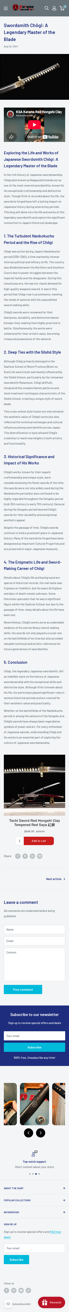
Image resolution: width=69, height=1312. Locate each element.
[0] (62, 8)
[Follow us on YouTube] (21, 1290)
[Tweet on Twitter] (32, 856)
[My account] (54, 8)
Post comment (23, 989)
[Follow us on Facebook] (6, 1290)
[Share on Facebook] (18, 856)
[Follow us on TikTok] (28, 1290)
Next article (53, 879)
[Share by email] (39, 856)
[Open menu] (6, 8)
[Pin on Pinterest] (25, 856)
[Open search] (47, 8)
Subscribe (34, 1047)
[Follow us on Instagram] (13, 1290)
